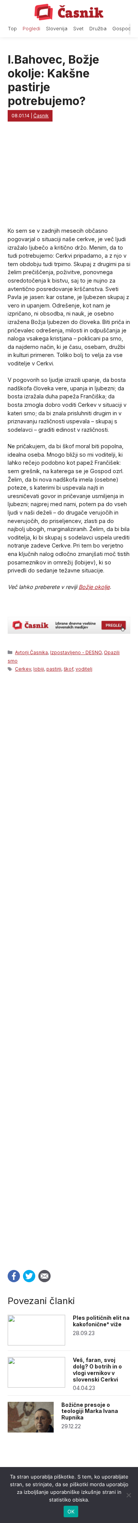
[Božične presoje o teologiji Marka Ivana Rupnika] (31, 1430)
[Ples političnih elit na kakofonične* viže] (36, 1343)
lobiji (38, 669)
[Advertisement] (69, 968)
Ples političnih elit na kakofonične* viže (101, 1320)
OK (71, 1511)
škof (68, 669)
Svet (78, 28)
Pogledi (31, 28)
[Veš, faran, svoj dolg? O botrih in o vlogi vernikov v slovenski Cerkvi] (36, 1385)
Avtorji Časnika (31, 652)
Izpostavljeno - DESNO (76, 652)
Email (44, 1276)
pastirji (53, 669)
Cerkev (23, 669)
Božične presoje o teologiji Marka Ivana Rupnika (89, 1411)
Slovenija (56, 28)
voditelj (84, 669)
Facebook (14, 1276)
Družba (98, 28)
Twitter (29, 1276)
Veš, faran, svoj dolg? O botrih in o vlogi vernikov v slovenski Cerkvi (97, 1369)
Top (12, 28)
